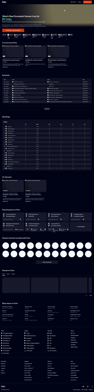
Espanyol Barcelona (11, 135)
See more (47, 108)
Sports (3, 274)
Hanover (50, 310)
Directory (91, 389)
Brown (26, 318)
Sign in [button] (79, 2)
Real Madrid (10, 137)
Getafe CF (10, 142)
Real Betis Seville (11, 139)
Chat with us (74, 379)
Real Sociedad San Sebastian (13, 161)
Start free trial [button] (87, 2)
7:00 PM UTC (85, 88)
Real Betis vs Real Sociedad (10, 194)
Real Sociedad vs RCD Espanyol (57, 60)
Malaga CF (9, 166)
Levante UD (10, 168)
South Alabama (74, 306)
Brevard (4, 310)
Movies (13, 274)
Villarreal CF (18, 34)
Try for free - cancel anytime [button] (13, 30)
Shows (8, 274)
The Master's (51, 318)
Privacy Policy (85, 389)
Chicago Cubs (74, 318)
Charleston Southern (30, 310)
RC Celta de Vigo (11, 148)
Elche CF (9, 157)
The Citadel (50, 314)
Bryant (26, 314)
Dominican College (7, 306)
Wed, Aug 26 (6, 88)
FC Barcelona (10, 133)
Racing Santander (11, 152)
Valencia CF (46, 34)
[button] (86, 295)
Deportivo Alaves (11, 128)
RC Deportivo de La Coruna (12, 146)
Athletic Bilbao (10, 164)
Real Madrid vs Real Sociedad (11, 60)
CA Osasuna (10, 159)
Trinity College (51, 306)
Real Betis (55, 34)
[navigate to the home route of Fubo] (4, 2)
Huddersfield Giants (75, 314)
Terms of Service (77, 389)
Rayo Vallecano (63, 34)
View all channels (47, 262)
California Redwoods (7, 314)
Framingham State (75, 310)
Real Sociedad (37, 34)
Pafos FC (4, 318)
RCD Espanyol (28, 34)
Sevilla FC (10, 126)
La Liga (11, 34)
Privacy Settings (74, 377)
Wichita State (28, 306)
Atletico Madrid (11, 131)
